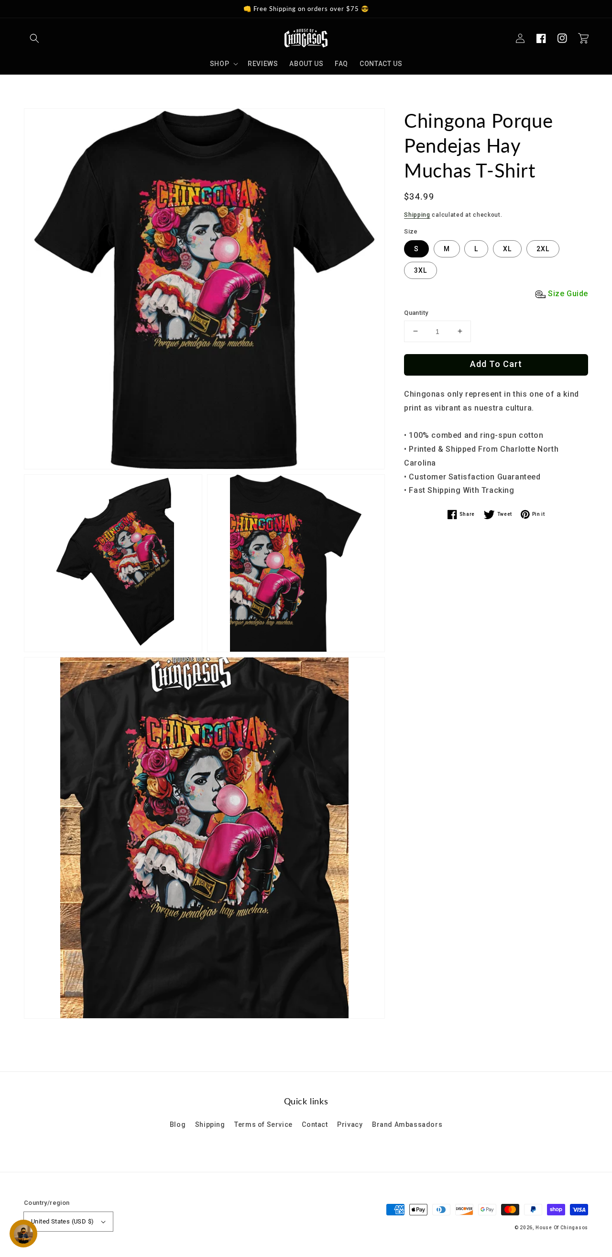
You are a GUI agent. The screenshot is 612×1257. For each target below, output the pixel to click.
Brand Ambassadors (407, 1124)
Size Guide (568, 293)
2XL (542, 249)
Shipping (417, 214)
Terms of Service (263, 1124)
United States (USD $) (62, 1221)
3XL (420, 270)
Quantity (416, 312)
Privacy (349, 1124)
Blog (178, 1124)
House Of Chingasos (562, 1227)
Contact (315, 1124)
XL (507, 249)
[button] (34, 38)
